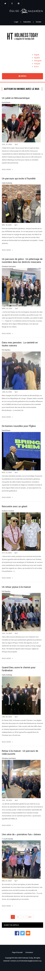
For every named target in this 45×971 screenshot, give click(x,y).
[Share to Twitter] (22, 933)
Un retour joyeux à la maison (16, 587)
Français (37, 64)
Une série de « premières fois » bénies (21, 834)
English (36, 55)
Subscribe (27, 22)
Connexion (29, 952)
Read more (7, 169)
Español (37, 58)
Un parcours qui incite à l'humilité (19, 178)
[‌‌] (5, 3)
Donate (38, 22)
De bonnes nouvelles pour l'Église (19, 426)
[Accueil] (22, 37)
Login (16, 22)
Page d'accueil (17, 952)
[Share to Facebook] (17, 933)
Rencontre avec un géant (14, 506)
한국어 (36, 67)
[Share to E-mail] (28, 933)
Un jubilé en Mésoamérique (16, 98)
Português (37, 61)
